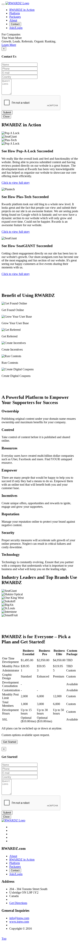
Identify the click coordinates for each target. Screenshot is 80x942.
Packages (15, 16)
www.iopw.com (19, 921)
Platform (14, 13)
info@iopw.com (19, 918)
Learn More (9, 45)
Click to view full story (16, 182)
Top (4, 938)
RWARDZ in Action (22, 9)
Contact (15, 24)
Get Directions (18, 903)
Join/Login (16, 27)
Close (6, 116)
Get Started (9, 741)
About (13, 20)
